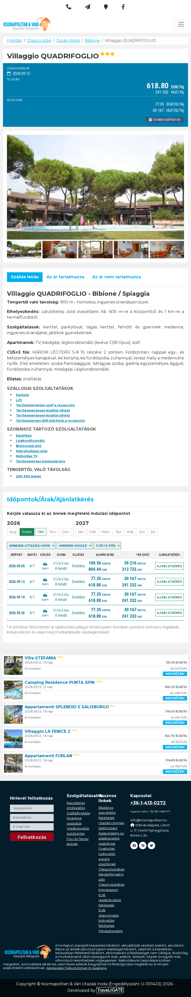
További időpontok (166, 120)
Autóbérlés (76, 834)
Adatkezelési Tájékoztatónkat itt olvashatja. (76, 968)
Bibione (92, 40)
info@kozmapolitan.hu (148, 820)
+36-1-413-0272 (148, 803)
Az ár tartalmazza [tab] (65, 277)
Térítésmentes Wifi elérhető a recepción (50, 421)
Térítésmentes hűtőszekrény (40, 461)
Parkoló (22, 395)
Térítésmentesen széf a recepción (45, 405)
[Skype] (142, 845)
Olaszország (39, 40)
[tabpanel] (95, 384)
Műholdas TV (27, 456)
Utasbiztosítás (78, 828)
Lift (19, 400)
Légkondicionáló (30, 440)
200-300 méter (28, 476)
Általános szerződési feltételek (107, 813)
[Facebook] (134, 845)
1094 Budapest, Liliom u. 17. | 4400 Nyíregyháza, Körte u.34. (150, 830)
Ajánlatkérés (169, 566)
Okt (41, 532)
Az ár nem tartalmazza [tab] (116, 277)
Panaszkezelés (110, 931)
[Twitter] (151, 845)
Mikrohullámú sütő (32, 451)
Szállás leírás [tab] (25, 277)
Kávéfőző (24, 435)
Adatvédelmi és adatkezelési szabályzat (111, 838)
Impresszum (108, 890)
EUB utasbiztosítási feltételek (109, 900)
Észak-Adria (68, 40)
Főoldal (14, 40)
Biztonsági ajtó (29, 446)
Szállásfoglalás (78, 813)
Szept (27, 532)
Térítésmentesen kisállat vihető (43, 410)
